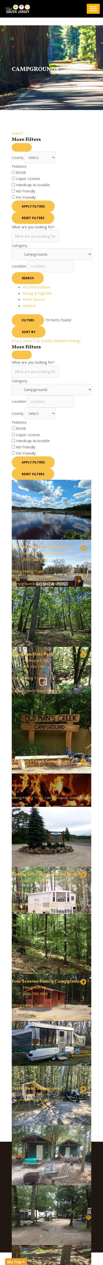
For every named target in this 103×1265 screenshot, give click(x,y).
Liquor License (28, 178)
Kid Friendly (25, 190)
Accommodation (36, 286)
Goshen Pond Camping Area (41, 547)
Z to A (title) (43, 340)
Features (19, 166)
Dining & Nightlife (37, 293)
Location (19, 265)
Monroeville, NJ (35, 767)
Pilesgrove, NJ (34, 987)
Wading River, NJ (36, 1094)
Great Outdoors (49, 583)
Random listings (67, 340)
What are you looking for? (33, 226)
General (29, 305)
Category (19, 245)
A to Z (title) (22, 340)
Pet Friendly (26, 197)
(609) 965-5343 (35, 1100)
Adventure (20, 785)
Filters (28, 320)
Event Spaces (34, 299)
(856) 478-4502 (35, 773)
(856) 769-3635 (35, 993)
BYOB (21, 172)
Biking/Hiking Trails (28, 571)
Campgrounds (24, 583)
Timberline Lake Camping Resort (46, 874)
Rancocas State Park (33, 654)
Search (17, 133)
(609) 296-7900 (35, 880)
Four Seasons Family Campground (47, 982)
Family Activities (49, 1017)
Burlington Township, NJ (43, 553)
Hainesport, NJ (35, 660)
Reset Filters (33, 218)
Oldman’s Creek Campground (42, 761)
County (18, 157)
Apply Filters (33, 206)
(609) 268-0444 (35, 559)
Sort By (29, 332)
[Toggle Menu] (93, 9)
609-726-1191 (34, 666)
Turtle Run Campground (37, 1089)
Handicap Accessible (33, 184)
